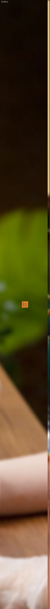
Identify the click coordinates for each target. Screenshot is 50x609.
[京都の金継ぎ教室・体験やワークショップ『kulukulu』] (4, 2)
